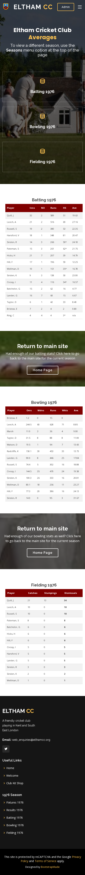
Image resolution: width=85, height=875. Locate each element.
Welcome (12, 775)
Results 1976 (14, 810)
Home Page (42, 370)
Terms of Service (45, 861)
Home (10, 768)
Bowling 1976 (42, 126)
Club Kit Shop (14, 783)
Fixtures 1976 (15, 802)
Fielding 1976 (42, 161)
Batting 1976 (42, 91)
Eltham (33, 7)
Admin (66, 7)
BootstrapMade (50, 867)
